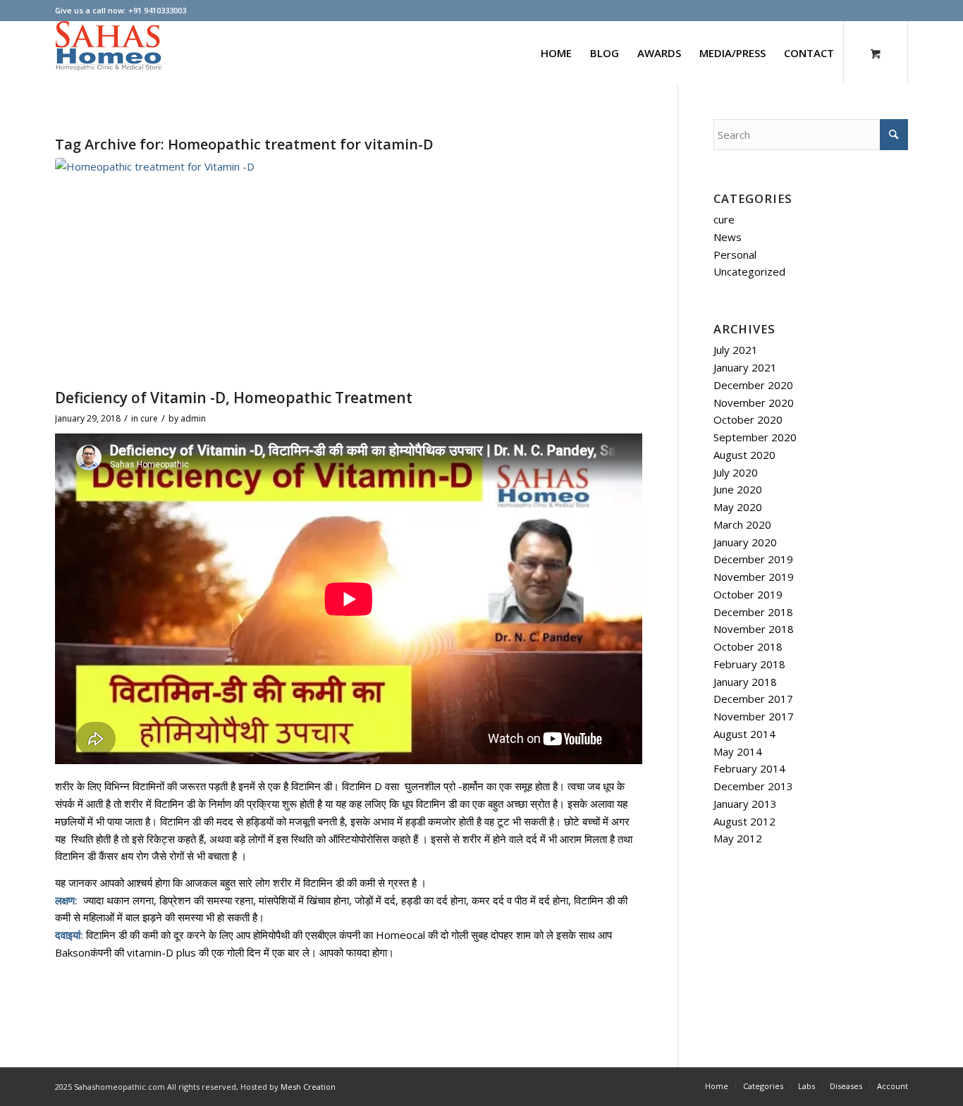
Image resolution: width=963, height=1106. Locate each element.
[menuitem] (556, 53)
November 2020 (753, 402)
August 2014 (744, 734)
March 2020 (742, 524)
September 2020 (755, 437)
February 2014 (749, 768)
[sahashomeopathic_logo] (108, 53)
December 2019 (753, 559)
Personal (734, 254)
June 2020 (737, 489)
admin (193, 418)
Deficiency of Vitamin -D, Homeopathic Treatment (233, 397)
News (727, 237)
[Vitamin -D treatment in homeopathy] (348, 269)
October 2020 (748, 419)
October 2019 (748, 594)
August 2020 (744, 455)
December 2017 (753, 699)
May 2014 (737, 751)
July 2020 (735, 472)
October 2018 (748, 646)
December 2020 (753, 385)
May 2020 (737, 507)
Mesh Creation (308, 1086)
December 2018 (753, 612)
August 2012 (744, 821)
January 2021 (745, 367)
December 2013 (753, 786)
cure (149, 418)
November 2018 (753, 629)
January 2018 (745, 682)
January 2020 (745, 542)
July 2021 (735, 350)
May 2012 (737, 838)
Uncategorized (749, 271)
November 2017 (753, 716)
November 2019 (753, 577)
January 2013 (745, 804)
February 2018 (749, 664)
